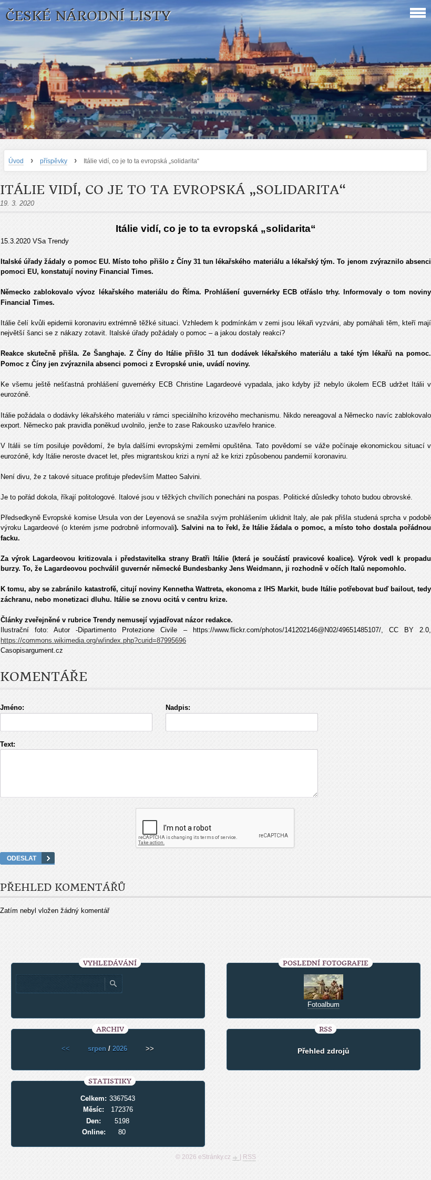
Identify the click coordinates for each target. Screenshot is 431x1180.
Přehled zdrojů (323, 1051)
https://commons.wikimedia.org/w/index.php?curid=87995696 (93, 640)
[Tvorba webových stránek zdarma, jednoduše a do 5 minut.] (236, 1158)
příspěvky (53, 161)
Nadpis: (178, 707)
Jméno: (12, 707)
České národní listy (88, 16)
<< (65, 1049)
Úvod (16, 161)
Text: (7, 744)
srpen (97, 1049)
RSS (249, 1157)
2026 (119, 1049)
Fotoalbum (323, 1004)
